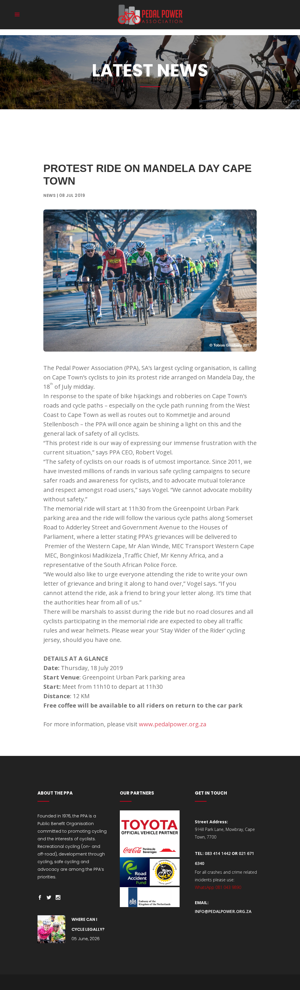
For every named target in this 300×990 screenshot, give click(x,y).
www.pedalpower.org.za (172, 724)
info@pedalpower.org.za (223, 911)
